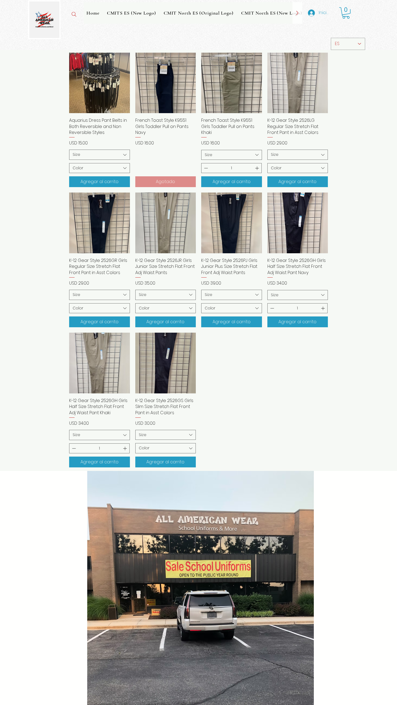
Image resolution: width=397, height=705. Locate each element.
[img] (44, 38)
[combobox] (99, 155)
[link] (346, 13)
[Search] (74, 14)
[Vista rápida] (99, 83)
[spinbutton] (231, 168)
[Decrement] (205, 168)
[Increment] (257, 168)
